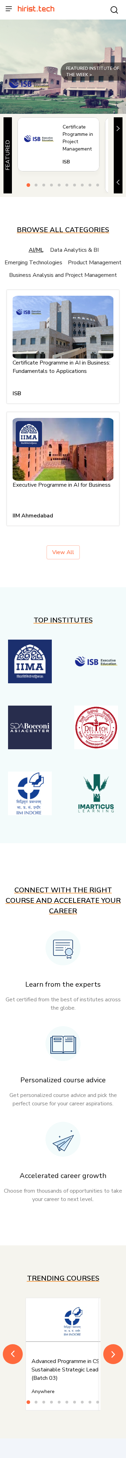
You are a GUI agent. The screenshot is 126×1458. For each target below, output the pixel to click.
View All (63, 552)
